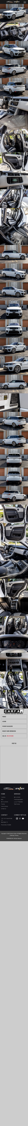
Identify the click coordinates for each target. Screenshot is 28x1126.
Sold (2, 799)
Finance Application (18, 799)
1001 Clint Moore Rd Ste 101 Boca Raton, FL (6, 820)
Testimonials (17, 804)
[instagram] (17, 818)
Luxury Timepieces (18, 801)
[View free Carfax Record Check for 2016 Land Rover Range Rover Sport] (14, 711)
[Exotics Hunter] (13, 2)
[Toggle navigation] (25, 2)
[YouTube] (23, 818)
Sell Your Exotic (4, 801)
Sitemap (12, 835)
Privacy (16, 835)
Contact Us (3, 808)
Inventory (3, 797)
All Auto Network (18, 838)
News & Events (4, 806)
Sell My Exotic (17, 797)
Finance (3, 804)
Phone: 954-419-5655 (6, 824)
